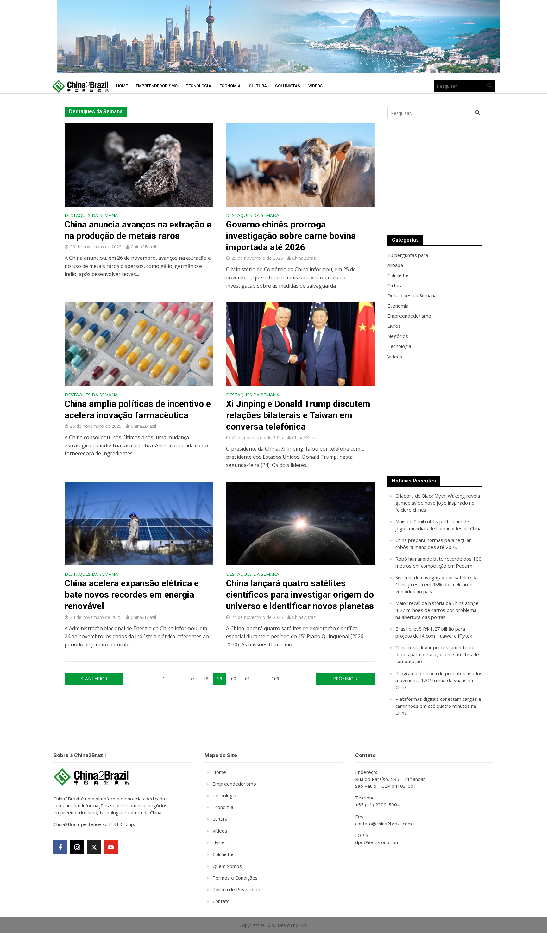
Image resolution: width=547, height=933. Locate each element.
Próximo (343, 678)
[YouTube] (111, 847)
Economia (230, 86)
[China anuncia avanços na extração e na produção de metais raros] (139, 164)
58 (205, 678)
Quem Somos (227, 866)
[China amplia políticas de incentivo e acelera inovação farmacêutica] (139, 343)
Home (122, 86)
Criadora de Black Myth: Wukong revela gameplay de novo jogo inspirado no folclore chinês (437, 503)
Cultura (258, 86)
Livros (219, 842)
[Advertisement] (434, 177)
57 (191, 678)
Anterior (96, 678)
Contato (221, 901)
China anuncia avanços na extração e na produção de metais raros (138, 230)
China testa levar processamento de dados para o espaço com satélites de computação (437, 654)
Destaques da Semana (91, 215)
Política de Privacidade (236, 889)
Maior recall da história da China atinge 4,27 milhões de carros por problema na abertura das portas (437, 610)
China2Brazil (143, 247)
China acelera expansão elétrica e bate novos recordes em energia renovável (132, 594)
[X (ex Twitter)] (94, 847)
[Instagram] (77, 847)
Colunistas (287, 86)
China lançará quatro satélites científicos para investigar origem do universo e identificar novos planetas (300, 594)
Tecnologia (198, 86)
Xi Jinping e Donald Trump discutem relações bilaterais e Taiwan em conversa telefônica (298, 415)
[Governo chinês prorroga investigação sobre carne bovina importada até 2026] (300, 164)
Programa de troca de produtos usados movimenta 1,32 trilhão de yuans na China (438, 680)
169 (275, 678)
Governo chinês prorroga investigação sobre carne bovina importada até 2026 (291, 235)
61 (247, 678)
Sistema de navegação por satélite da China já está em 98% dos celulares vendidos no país (436, 584)
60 (233, 678)
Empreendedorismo (157, 86)
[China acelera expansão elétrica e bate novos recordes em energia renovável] (139, 522)
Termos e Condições (235, 877)
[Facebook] (60, 847)
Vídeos (315, 86)
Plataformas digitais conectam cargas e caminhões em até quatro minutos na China (438, 706)
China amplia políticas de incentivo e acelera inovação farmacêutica (138, 409)
